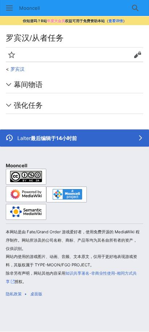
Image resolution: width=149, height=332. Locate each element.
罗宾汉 (17, 69)
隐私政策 (14, 293)
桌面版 (36, 293)
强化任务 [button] (28, 105)
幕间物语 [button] (28, 84)
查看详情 (115, 21)
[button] (9, 8)
